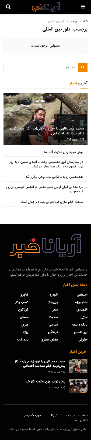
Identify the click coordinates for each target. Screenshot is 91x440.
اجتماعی (82, 294)
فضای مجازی (49, 339)
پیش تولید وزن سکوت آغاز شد (63, 152)
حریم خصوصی (32, 415)
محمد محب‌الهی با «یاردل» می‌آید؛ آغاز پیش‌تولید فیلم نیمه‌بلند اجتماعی (46, 131)
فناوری (24, 294)
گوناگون (23, 309)
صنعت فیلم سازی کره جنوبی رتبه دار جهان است (52, 201)
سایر (55, 309)
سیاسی (53, 324)
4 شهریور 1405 (74, 139)
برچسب (74, 21)
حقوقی (83, 339)
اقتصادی (82, 309)
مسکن (24, 317)
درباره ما (70, 415)
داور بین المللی (56, 21)
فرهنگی (53, 332)
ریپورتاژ (53, 302)
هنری (24, 324)
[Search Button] (83, 67)
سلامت (53, 317)
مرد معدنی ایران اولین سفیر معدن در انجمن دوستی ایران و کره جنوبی (44, 189)
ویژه (25, 332)
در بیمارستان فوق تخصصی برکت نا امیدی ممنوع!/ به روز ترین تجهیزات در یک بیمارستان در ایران (46, 164)
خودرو (54, 294)
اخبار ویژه (81, 302)
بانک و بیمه (80, 324)
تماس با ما (81, 420)
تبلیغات (53, 415)
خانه (85, 21)
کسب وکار (21, 302)
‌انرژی (84, 317)
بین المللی (81, 332)
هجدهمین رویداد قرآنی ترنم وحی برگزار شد (54, 176)
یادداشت (22, 339)
